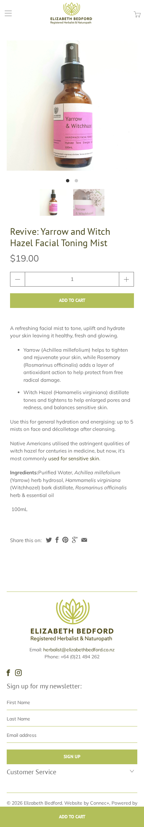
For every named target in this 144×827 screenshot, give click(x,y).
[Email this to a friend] (84, 540)
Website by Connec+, (87, 803)
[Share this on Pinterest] (65, 540)
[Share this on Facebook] (57, 540)
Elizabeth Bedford (43, 803)
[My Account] (6, 13)
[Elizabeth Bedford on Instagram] (18, 672)
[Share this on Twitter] (49, 540)
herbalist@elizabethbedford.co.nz (79, 650)
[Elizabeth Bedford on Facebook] (8, 672)
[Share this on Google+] (75, 540)
